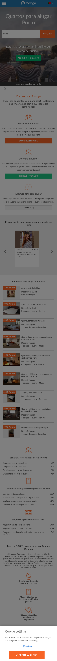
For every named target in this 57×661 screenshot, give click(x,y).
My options (27, 646)
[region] (28, 643)
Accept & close (26, 654)
